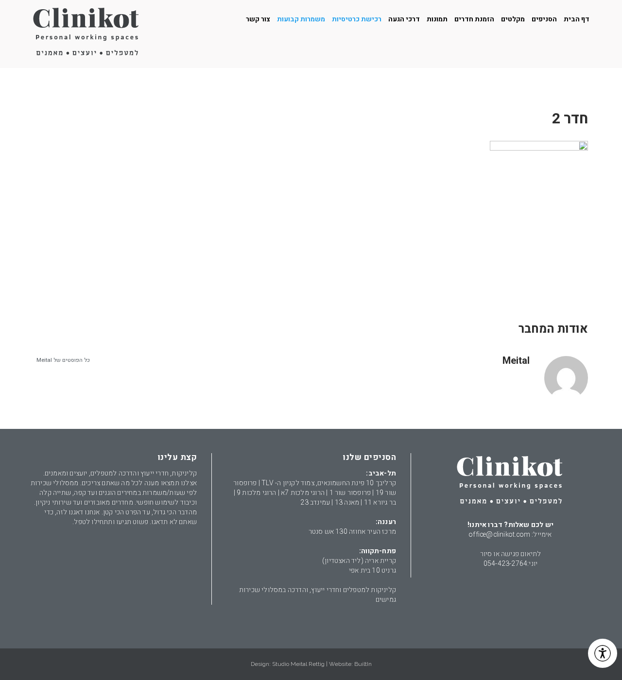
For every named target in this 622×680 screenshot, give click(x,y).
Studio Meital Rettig (298, 664)
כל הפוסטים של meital (63, 360)
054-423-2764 (505, 564)
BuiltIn (363, 664)
